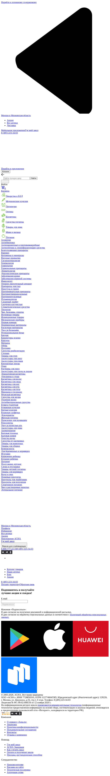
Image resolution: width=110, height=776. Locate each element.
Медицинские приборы (12, 320)
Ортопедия (11, 206)
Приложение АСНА (11, 538)
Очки (3, 366)
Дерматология (8, 271)
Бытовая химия (8, 436)
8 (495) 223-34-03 (9, 133)
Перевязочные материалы (13, 325)
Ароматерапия (8, 430)
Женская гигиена (9, 417)
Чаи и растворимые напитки (15, 487)
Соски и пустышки (10, 466)
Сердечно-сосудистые (11, 304)
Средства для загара (11, 397)
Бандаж (4, 335)
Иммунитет (6, 281)
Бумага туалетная (9, 405)
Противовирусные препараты (15, 291)
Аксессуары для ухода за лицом (16, 371)
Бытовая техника (9, 433)
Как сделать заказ (15, 750)
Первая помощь (8, 322)
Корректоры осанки (10, 338)
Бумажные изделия (10, 407)
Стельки (5, 353)
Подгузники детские (11, 464)
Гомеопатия (7, 265)
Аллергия (6, 240)
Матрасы (5, 343)
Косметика (11, 217)
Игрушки (5, 454)
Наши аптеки (13, 572)
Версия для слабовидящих (14, 546)
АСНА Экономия (15, 747)
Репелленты (7, 423)
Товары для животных (12, 443)
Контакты (11, 732)
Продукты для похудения (13, 482)
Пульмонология (9, 299)
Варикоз (5, 253)
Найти (33, 178)
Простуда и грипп (10, 289)
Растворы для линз (10, 369)
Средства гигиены (15, 222)
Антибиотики (8, 242)
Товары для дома (14, 227)
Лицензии (12, 724)
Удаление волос (8, 399)
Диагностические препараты (15, 273)
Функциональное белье (12, 332)
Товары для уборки (10, 446)
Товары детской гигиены (13, 469)
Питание (10, 237)
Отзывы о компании (17, 735)
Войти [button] (4, 184)
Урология (5, 309)
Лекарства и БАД (14, 196)
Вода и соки (7, 474)
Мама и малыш (13, 232)
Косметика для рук (10, 387)
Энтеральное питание (11, 490)
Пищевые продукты (11, 477)
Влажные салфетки (10, 412)
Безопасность (7, 448)
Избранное (6, 531)
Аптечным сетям (15, 772)
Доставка (11, 125)
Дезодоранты (7, 415)
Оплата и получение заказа (20, 752)
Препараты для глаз (10, 286)
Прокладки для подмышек (14, 420)
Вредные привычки (10, 258)
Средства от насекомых (12, 441)
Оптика (9, 211)
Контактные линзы (10, 363)
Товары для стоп (9, 356)
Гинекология (7, 263)
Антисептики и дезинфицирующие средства (23, 247)
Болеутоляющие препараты (14, 250)
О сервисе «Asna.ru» (17, 722)
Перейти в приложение (12, 168)
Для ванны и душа (10, 376)
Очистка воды (8, 438)
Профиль (5, 528)
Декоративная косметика (13, 374)
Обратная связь (26, 584)
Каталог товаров (15, 569)
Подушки (5, 348)
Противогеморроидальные (14, 294)
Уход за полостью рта (11, 425)
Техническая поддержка (18, 770)
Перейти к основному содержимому (19, 2)
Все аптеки (12, 123)
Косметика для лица (11, 381)
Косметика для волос (11, 379)
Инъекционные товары (12, 317)
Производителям (15, 764)
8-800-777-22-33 (9, 549)
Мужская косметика (11, 394)
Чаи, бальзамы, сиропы (12, 312)
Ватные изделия (9, 410)
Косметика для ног (10, 384)
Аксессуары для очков (12, 361)
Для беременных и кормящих (15, 451)
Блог (9, 574)
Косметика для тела (10, 389)
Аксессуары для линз (11, 358)
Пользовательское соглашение (21, 729)
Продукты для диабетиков (14, 479)
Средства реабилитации (13, 351)
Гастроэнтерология (10, 260)
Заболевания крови (10, 276)
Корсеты (5, 340)
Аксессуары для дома (11, 428)
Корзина (5, 189)
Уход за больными (10, 330)
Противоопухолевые (11, 296)
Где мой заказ (31, 130)
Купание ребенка (9, 459)
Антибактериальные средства (15, 402)
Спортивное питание (11, 484)
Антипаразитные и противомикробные (20, 245)
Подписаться (8, 604)
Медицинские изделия (17, 201)
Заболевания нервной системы (16, 278)
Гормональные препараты (13, 268)
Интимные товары (10, 314)
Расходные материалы (12, 327)
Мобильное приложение (13, 130)
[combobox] (16, 178)
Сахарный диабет (9, 302)
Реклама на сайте (15, 767)
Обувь (4, 345)
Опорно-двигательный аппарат (16, 284)
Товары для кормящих (12, 472)
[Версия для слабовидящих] (5, 181)
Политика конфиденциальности (22, 727)
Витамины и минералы (12, 255)
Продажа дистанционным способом (24, 755)
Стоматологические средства (15, 307)
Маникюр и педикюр (11, 392)
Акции (10, 120)
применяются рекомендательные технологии (60, 705)
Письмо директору (10, 584)
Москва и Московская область (16, 115)
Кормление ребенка (10, 456)
